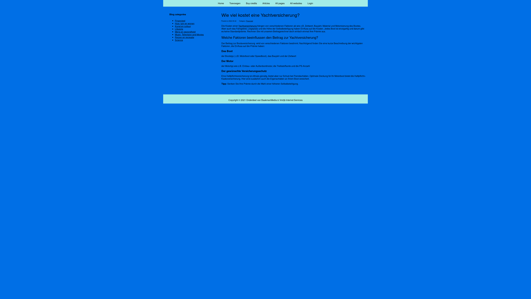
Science (179, 40)
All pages (280, 3)
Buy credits (251, 3)
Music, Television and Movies (189, 34)
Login (310, 3)
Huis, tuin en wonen (184, 23)
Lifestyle (179, 29)
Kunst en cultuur (183, 26)
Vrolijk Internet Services (291, 100)
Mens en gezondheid (185, 31)
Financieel (249, 21)
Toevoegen (234, 3)
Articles (266, 3)
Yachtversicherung (247, 25)
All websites (296, 3)
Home (221, 3)
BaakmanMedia (269, 100)
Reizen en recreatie (184, 37)
